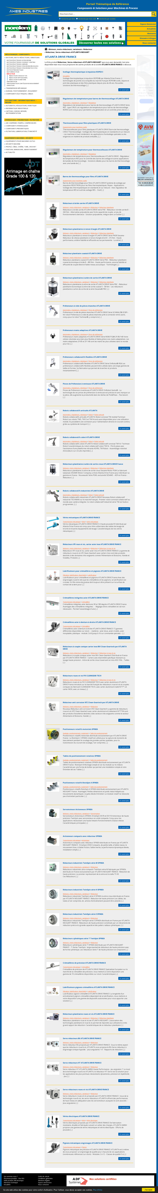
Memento (151, 33)
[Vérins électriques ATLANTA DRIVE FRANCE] (53, 1128)
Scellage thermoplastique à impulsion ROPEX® (83, 72)
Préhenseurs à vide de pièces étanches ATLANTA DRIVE (86, 306)
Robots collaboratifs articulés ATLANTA (80, 410)
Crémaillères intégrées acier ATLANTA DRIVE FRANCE (86, 598)
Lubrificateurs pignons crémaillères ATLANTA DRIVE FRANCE (88, 987)
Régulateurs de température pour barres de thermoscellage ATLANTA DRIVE (96, 98)
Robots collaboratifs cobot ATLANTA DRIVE (81, 437)
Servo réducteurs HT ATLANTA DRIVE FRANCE (82, 1063)
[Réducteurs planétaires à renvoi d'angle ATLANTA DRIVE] (53, 241)
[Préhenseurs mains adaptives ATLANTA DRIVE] (53, 342)
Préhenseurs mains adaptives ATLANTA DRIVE (82, 330)
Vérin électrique (92, 1120)
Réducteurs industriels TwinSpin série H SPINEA (83, 890)
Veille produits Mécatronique (14, 1180)
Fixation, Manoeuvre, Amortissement (21, 149)
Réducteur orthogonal (18, 78)
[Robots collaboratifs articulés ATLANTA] (53, 422)
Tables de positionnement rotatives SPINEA (82, 756)
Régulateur (92, 103)
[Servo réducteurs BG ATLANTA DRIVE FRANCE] (53, 1050)
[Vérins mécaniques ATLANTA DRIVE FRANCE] (53, 529)
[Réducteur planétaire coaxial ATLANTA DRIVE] (53, 265)
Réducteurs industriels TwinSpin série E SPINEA (83, 914)
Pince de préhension (95, 310)
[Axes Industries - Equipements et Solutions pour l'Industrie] (28, 16)
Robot (90, 415)
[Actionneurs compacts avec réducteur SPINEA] (53, 845)
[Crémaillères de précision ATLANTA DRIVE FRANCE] (53, 970)
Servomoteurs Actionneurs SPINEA (77, 809)
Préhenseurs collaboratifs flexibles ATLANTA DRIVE (85, 357)
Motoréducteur (13, 72)
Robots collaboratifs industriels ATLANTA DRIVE (83, 491)
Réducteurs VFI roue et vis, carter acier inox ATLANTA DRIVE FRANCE (92, 544)
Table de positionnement (98, 733)
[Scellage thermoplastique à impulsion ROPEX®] (53, 79)
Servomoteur (12, 82)
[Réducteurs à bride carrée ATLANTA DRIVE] (53, 220)
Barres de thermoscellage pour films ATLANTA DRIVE (85, 176)
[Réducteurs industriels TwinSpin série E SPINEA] (53, 926)
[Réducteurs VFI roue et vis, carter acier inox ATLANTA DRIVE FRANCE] (53, 555)
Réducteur (94, 207)
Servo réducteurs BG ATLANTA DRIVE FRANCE (82, 1038)
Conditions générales (45, 1178)
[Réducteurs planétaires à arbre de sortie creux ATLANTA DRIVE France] (53, 475)
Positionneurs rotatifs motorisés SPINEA (80, 729)
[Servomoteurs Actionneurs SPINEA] (53, 818)
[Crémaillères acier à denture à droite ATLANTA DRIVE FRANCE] (53, 631)
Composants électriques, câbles (19, 94)
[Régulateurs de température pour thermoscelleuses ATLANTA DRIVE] (53, 157)
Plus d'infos (97, 1189)
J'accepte (148, 1189)
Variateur (10, 85)
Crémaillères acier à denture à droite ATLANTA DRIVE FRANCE (89, 622)
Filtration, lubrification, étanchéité (21, 131)
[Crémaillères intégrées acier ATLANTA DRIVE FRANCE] (53, 609)
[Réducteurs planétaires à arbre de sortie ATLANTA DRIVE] (53, 297)
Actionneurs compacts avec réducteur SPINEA (82, 836)
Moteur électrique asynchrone (19, 60)
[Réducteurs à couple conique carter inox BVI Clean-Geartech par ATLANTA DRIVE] (53, 657)
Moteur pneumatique (15, 70)
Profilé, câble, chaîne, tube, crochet (21, 147)
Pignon (84, 1147)
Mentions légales (44, 1180)
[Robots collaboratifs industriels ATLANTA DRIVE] (53, 501)
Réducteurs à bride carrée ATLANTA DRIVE (81, 203)
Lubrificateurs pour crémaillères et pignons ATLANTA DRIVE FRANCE (92, 571)
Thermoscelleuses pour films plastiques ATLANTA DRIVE (87, 123)
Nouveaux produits (10, 1178)
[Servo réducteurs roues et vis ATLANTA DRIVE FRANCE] (53, 1098)
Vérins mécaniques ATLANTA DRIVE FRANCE (81, 517)
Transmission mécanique (16, 88)
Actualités (151, 29)
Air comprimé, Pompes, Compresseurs (21, 123)
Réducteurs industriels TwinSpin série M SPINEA (83, 863)
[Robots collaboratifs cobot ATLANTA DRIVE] (53, 446)
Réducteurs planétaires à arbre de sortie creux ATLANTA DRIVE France (93, 464)
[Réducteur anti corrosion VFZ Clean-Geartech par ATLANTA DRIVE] (53, 711)
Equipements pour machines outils (20, 141)
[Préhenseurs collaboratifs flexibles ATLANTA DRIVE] (53, 368)
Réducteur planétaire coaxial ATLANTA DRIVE (82, 253)
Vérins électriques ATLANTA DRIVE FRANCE (81, 1116)
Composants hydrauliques (17, 126)
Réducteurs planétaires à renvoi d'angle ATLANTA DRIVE (87, 229)
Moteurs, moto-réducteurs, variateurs (22, 58)
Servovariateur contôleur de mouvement (23, 83)
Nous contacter (149, 43)
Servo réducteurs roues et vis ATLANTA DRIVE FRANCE (86, 1089)
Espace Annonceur (148, 24)
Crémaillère (86, 602)
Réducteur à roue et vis (18, 76)
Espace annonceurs (45, 1183)
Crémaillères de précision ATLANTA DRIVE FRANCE (84, 963)
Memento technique (11, 1183)
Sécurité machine (13, 144)
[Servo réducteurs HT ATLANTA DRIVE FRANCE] (53, 1074)
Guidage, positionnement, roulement (21, 91)
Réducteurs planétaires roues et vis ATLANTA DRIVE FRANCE (88, 1014)
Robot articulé (99, 415)
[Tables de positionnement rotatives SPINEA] (53, 765)
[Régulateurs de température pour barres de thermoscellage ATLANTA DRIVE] (53, 106)
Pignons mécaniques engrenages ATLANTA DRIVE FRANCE (87, 1143)
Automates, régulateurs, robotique (21, 106)
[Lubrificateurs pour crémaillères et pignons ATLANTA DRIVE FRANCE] (53, 582)
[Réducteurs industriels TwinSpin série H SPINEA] (53, 900)
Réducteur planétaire (17, 80)
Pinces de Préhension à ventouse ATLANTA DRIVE (84, 384)
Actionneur (85, 840)
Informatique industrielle (17, 108)
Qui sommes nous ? (11, 1176)
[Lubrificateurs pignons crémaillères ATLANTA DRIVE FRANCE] (53, 995)
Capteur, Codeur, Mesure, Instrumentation (16, 112)
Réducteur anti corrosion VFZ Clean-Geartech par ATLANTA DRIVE (91, 702)
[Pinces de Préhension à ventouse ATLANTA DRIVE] (53, 395)
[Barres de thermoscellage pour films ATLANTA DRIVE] (53, 185)
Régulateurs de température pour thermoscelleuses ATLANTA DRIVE (92, 150)
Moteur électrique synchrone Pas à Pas (22, 68)
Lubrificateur (92, 575)
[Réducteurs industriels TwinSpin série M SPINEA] (53, 873)
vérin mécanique (92, 522)
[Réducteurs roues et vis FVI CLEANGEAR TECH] (53, 687)
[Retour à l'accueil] (46, 49)
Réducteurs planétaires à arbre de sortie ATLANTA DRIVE (87, 278)
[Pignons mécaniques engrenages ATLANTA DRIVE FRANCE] (53, 1152)
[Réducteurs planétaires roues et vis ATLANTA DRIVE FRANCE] (53, 1020)
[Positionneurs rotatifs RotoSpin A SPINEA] (53, 791)
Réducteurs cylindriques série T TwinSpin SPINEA (84, 938)
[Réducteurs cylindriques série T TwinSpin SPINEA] (53, 948)
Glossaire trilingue (148, 38)
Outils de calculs (43, 1176)
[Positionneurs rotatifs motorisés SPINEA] (53, 740)
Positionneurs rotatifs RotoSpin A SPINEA (80, 783)
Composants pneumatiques (17, 129)
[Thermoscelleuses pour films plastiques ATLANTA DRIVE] (53, 131)
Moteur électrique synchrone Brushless (22, 66)
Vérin (83, 522)
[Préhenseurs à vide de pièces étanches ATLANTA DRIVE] (53, 317)
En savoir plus (124, 90)
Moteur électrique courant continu (21, 62)
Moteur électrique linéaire (17, 64)
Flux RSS (21, 1178)
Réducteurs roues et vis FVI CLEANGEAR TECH (82, 676)
